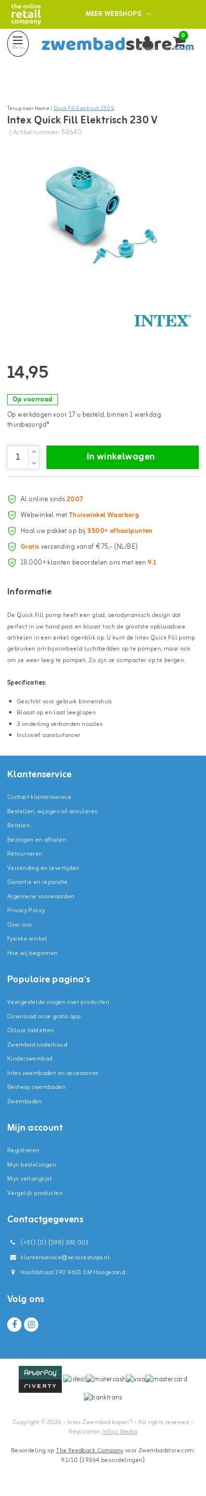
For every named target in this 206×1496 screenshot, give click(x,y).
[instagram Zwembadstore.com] (31, 1324)
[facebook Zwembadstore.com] (14, 1324)
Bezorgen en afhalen (36, 840)
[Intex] (163, 321)
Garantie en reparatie (37, 882)
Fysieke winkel (27, 939)
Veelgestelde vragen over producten (58, 1002)
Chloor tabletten (30, 1030)
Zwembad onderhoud (37, 1045)
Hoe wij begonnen (32, 953)
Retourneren (25, 854)
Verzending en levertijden (43, 868)
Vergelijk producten (35, 1193)
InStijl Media (119, 1432)
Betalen (18, 825)
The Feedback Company (89, 1451)
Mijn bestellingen (31, 1165)
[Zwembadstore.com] (26, 14)
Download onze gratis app (43, 1017)
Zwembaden (24, 1102)
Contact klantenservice (39, 797)
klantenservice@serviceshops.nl (65, 1258)
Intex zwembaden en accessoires (53, 1073)
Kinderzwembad (29, 1059)
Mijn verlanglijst (29, 1179)
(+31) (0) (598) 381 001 (54, 1243)
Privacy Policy (26, 910)
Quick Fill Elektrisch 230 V (84, 108)
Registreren (23, 1151)
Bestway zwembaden (36, 1087)
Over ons (19, 925)
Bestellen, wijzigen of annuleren (52, 812)
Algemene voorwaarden (40, 897)
